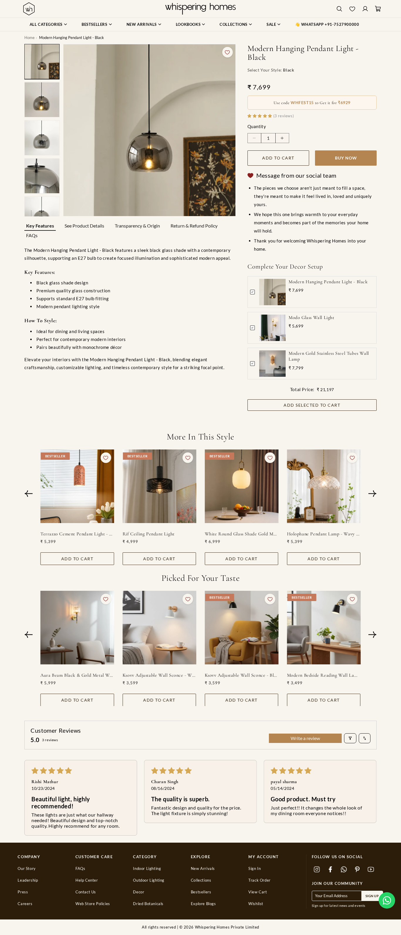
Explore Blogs (203, 904)
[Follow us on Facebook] (330, 869)
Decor (138, 892)
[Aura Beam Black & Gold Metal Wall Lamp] (77, 627)
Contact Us (85, 892)
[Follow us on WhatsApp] (344, 869)
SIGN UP (372, 896)
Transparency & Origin (137, 225)
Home (29, 37)
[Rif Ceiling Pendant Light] (159, 486)
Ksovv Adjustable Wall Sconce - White (159, 675)
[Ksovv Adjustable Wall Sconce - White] (159, 627)
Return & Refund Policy (194, 225)
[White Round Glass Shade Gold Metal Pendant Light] (242, 486)
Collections (201, 880)
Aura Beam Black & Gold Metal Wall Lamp (77, 675)
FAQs (32, 235)
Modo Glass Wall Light (311, 317)
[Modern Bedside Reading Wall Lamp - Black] (323, 627)
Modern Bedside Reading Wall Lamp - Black (323, 675)
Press (23, 892)
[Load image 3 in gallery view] (42, 137)
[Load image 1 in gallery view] (42, 61)
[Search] (339, 9)
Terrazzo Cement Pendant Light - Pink (77, 534)
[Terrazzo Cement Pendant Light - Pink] (77, 486)
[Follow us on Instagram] (317, 869)
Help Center (86, 880)
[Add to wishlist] (227, 52)
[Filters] (350, 738)
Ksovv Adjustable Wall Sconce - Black (242, 675)
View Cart (257, 892)
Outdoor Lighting (148, 880)
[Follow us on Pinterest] (357, 869)
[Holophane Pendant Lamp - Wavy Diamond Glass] (323, 486)
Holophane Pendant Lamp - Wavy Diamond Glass (323, 534)
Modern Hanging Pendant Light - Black (328, 282)
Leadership (28, 880)
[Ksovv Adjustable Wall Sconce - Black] (242, 627)
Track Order (259, 880)
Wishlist (255, 904)
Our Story (27, 868)
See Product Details (84, 225)
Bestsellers (201, 892)
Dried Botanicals (148, 904)
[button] (387, 900)
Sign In (254, 868)
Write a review (305, 738)
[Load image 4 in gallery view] (42, 176)
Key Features (40, 225)
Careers (25, 904)
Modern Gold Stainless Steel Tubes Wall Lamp (329, 356)
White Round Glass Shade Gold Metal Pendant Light (242, 534)
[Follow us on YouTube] (371, 869)
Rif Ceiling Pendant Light (149, 534)
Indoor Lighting (147, 868)
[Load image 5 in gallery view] (42, 214)
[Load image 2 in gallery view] (42, 99)
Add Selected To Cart (312, 405)
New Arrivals (203, 868)
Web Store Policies (92, 904)
